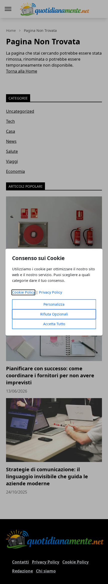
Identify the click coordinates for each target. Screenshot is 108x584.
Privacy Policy (50, 292)
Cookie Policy (23, 292)
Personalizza (54, 304)
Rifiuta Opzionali (54, 314)
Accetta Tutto (54, 323)
